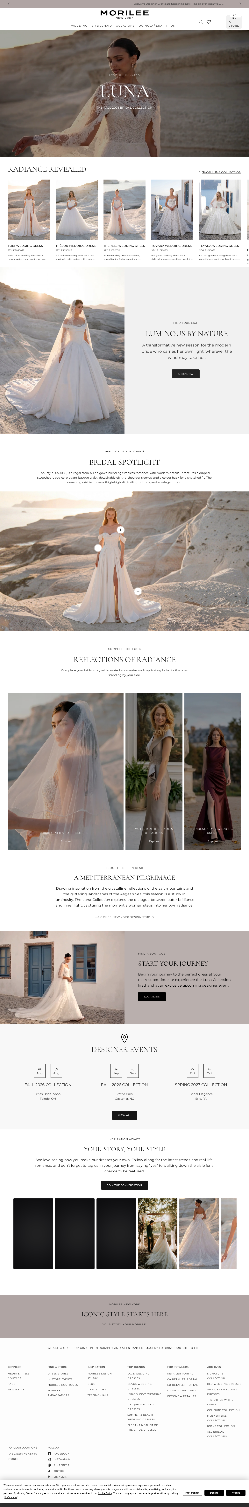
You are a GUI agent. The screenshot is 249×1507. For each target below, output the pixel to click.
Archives (214, 1367)
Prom (171, 25)
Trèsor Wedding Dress (76, 246)
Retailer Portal (180, 1373)
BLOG (91, 1383)
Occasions (125, 25)
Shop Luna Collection (221, 172)
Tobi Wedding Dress (25, 246)
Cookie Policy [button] (105, 1493)
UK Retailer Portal (182, 1390)
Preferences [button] (10, 1497)
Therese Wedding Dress (124, 246)
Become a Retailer (182, 1396)
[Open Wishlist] (209, 23)
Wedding (79, 25)
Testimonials (98, 1395)
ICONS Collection (221, 1426)
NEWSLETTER (17, 1389)
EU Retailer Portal (182, 1384)
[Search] (201, 22)
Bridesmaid (101, 25)
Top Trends (136, 1367)
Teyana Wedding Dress (219, 246)
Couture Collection (223, 1410)
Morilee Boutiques (63, 1384)
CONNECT (14, 1367)
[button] (186, 373)
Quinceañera (150, 25)
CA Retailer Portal (182, 1379)
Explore (66, 841)
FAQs (11, 1383)
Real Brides (97, 1389)
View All (124, 1115)
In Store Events (60, 1379)
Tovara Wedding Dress (171, 246)
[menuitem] (80, 25)
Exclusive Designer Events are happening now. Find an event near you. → (51, 4)
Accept (236, 1492)
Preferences (192, 1492)
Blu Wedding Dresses (224, 1383)
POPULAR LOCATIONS (22, 1447)
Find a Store (234, 21)
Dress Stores (58, 1373)
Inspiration (96, 1367)
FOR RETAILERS (178, 1367)
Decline (214, 1492)
